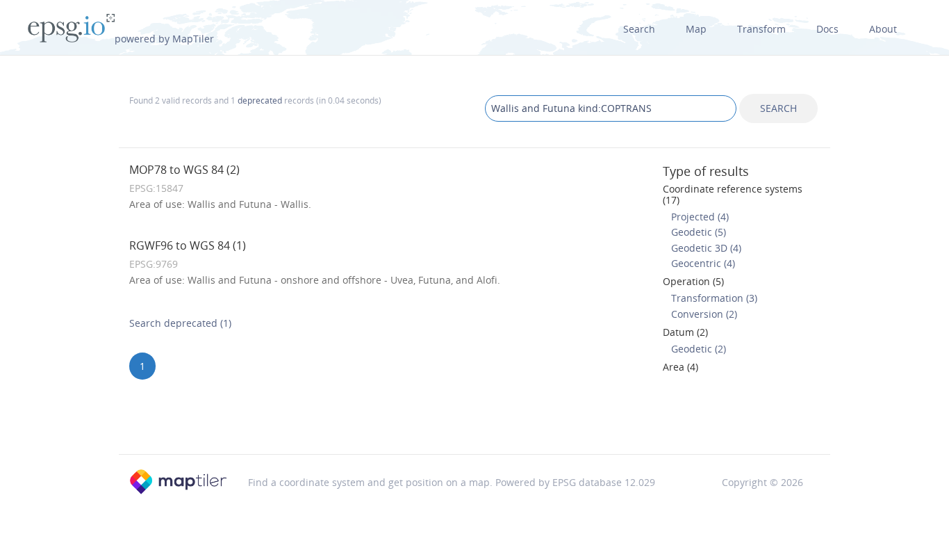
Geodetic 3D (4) (706, 247)
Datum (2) (685, 332)
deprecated (260, 100)
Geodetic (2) (698, 348)
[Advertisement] (474, 418)
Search (639, 28)
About (883, 28)
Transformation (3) (714, 298)
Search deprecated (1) (180, 323)
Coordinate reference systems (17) (732, 194)
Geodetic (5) (698, 231)
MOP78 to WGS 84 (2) (184, 169)
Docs (827, 28)
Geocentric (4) (703, 263)
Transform (761, 28)
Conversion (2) (704, 314)
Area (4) (680, 366)
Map (696, 28)
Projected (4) (700, 216)
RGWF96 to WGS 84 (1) (187, 245)
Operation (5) (693, 281)
